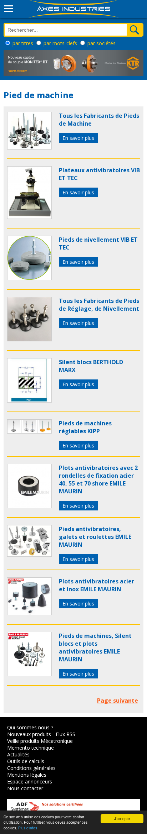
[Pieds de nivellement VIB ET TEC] (29, 278)
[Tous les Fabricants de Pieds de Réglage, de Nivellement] (29, 339)
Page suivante (117, 700)
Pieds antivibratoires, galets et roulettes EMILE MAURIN (95, 537)
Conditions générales (31, 768)
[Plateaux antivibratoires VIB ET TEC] (29, 217)
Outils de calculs (25, 761)
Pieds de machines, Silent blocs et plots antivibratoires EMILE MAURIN (95, 647)
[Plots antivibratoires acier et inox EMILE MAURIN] (29, 613)
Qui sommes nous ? (30, 727)
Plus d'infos (27, 827)
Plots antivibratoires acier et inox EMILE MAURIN (96, 585)
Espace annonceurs (29, 781)
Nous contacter (25, 788)
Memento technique (30, 747)
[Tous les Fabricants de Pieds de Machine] (29, 147)
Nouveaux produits (29, 734)
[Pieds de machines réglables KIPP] (29, 431)
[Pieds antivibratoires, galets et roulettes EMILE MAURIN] (29, 554)
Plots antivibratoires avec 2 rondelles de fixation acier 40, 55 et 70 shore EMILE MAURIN (98, 479)
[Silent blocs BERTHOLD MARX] (29, 400)
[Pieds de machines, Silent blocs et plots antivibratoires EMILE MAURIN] (29, 674)
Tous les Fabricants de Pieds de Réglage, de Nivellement (99, 305)
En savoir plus (78, 138)
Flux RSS (65, 734)
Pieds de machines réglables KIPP (85, 427)
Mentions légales (26, 774)
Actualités (18, 754)
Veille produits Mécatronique (40, 741)
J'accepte (122, 818)
